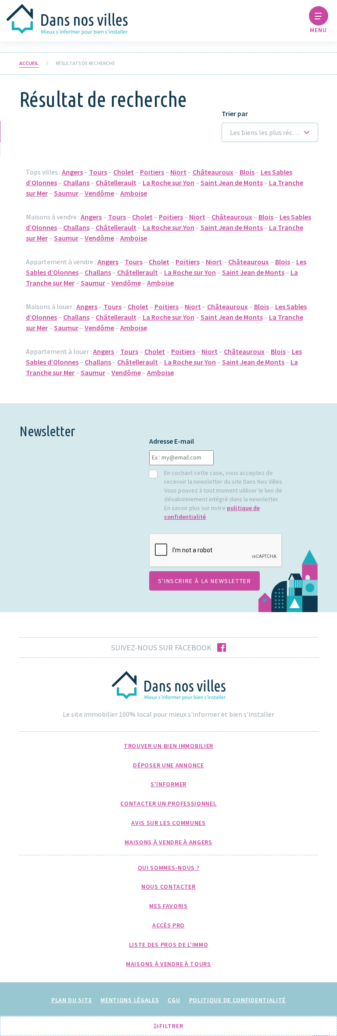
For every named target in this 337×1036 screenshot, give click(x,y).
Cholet (123, 172)
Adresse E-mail (171, 441)
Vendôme (99, 193)
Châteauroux (213, 172)
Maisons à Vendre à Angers (168, 842)
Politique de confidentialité (237, 1000)
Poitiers (152, 172)
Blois (247, 172)
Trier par (235, 113)
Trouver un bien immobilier (168, 746)
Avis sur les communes (168, 823)
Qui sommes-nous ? (169, 868)
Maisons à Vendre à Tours (168, 964)
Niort (178, 172)
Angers (72, 172)
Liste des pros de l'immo (168, 944)
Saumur (66, 193)
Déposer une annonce (168, 765)
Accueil (29, 63)
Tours (98, 172)
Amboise (133, 193)
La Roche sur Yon (168, 182)
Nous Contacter (168, 886)
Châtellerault (116, 182)
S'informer (168, 784)
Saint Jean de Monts (232, 182)
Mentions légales (129, 1000)
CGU (174, 1000)
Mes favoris (168, 906)
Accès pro (168, 925)
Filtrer (170, 1026)
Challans (76, 182)
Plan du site (71, 1000)
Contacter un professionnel (168, 803)
